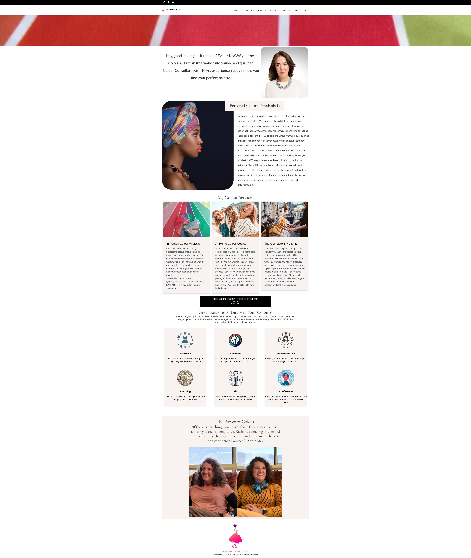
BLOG (297, 10)
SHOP (306, 10)
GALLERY (287, 10)
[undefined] (169, 2)
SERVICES (262, 10)
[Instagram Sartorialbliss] (164, 2)
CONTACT (274, 10)
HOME (234, 10)
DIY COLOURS (247, 10)
